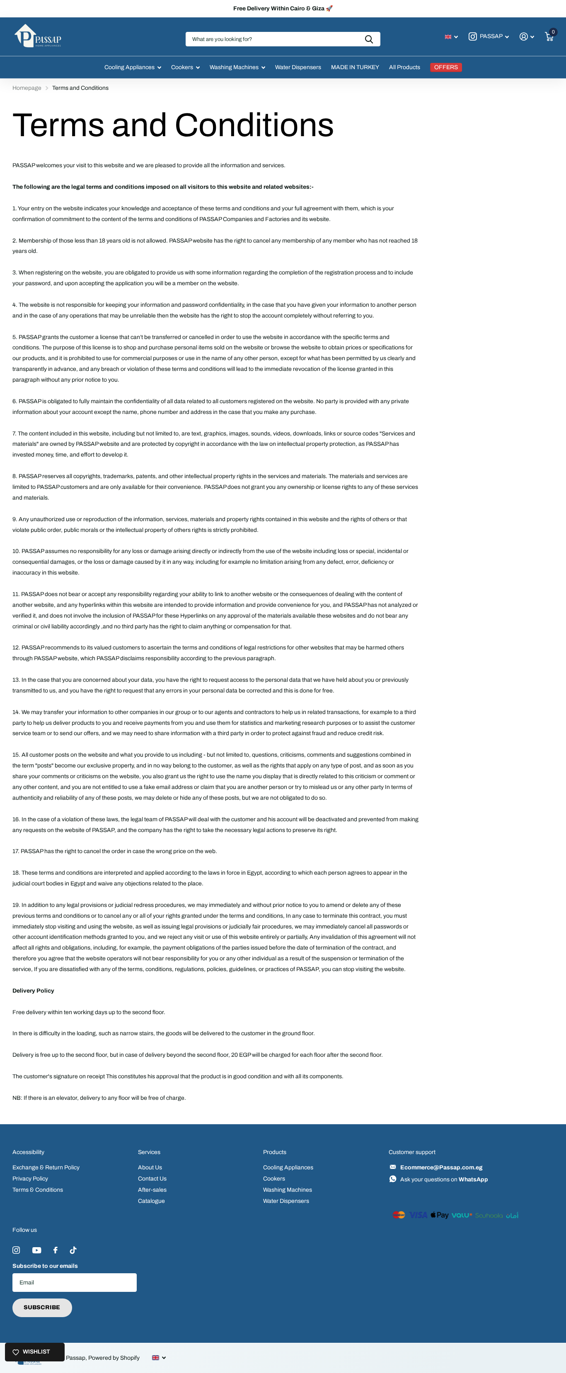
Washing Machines (234, 67)
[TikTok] (73, 1250)
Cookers (182, 67)
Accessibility (28, 1152)
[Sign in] (527, 36)
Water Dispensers (298, 67)
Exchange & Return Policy (46, 1167)
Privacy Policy (30, 1179)
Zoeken (369, 39)
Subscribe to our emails (45, 1266)
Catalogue (151, 1201)
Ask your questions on (444, 1179)
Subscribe (42, 1307)
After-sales (152, 1190)
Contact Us (152, 1179)
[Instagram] (16, 1250)
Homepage (26, 88)
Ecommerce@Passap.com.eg (441, 1167)
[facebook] (55, 1250)
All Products (404, 67)
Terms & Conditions (37, 1190)
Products (274, 1152)
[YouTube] (36, 1250)
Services (149, 1152)
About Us (150, 1167)
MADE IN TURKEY (355, 67)
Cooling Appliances (129, 67)
